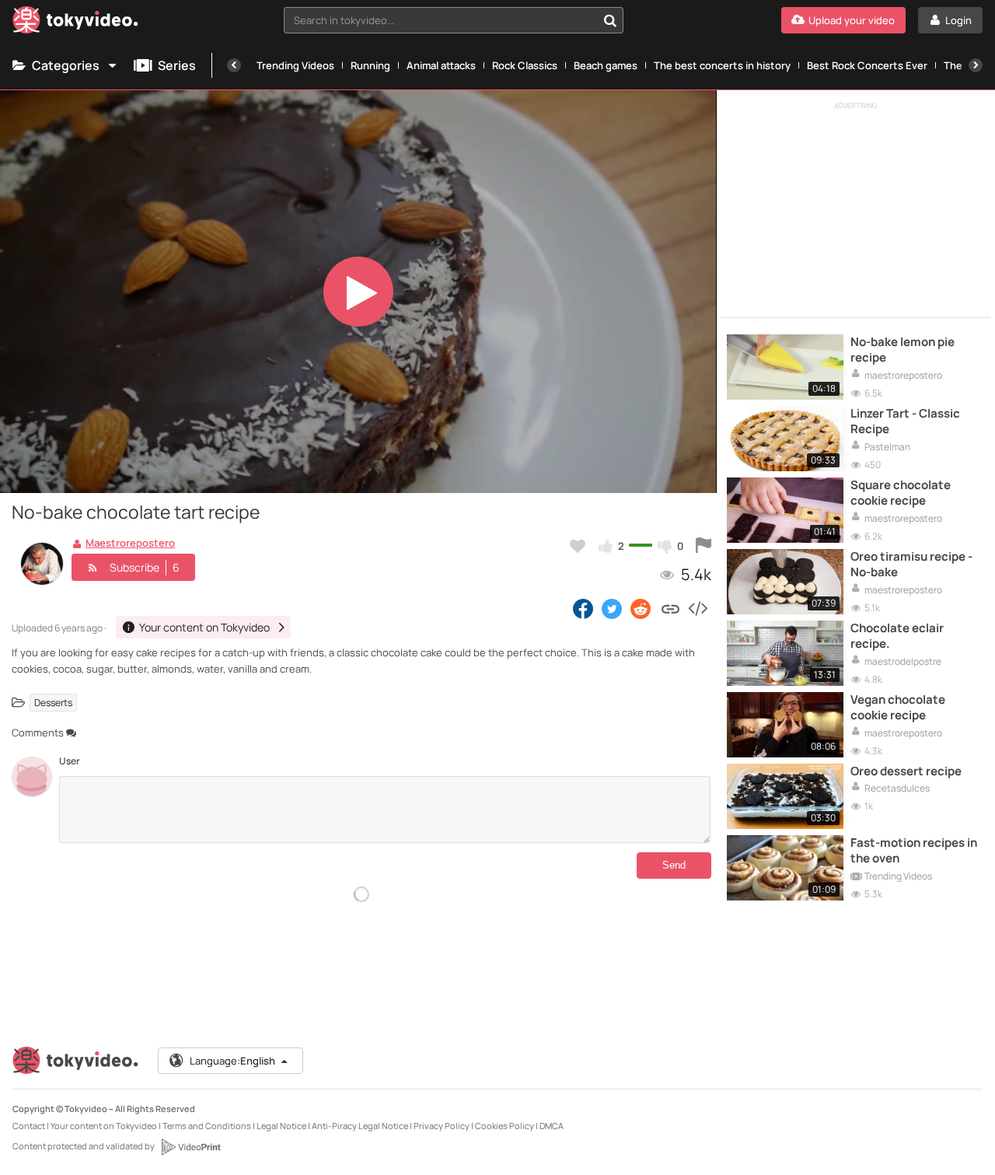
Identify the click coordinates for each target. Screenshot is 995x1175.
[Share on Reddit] (641, 608)
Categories (66, 65)
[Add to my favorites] (577, 546)
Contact (28, 1125)
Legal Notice (281, 1125)
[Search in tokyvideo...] (610, 20)
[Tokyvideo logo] (75, 23)
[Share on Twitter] (612, 608)
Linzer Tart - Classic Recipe (905, 421)
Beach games (605, 65)
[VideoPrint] (190, 1147)
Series (177, 65)
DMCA (551, 1125)
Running (370, 65)
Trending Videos (295, 65)
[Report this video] (703, 546)
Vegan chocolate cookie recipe (897, 707)
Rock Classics (524, 65)
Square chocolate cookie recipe (900, 493)
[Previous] (234, 65)
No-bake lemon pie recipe (902, 349)
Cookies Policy (504, 1125)
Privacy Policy (442, 1125)
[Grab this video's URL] (670, 608)
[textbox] (440, 20)
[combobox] (453, 20)
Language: (232, 1061)
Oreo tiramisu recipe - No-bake (911, 564)
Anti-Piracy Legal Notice (360, 1125)
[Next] (976, 65)
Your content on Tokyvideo (104, 1125)
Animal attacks (441, 65)
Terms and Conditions (206, 1125)
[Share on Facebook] (583, 608)
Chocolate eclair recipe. (897, 636)
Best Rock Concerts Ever (867, 65)
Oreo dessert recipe (906, 771)
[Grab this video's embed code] (697, 608)
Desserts (53, 702)
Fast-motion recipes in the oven (913, 850)
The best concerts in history (722, 65)
